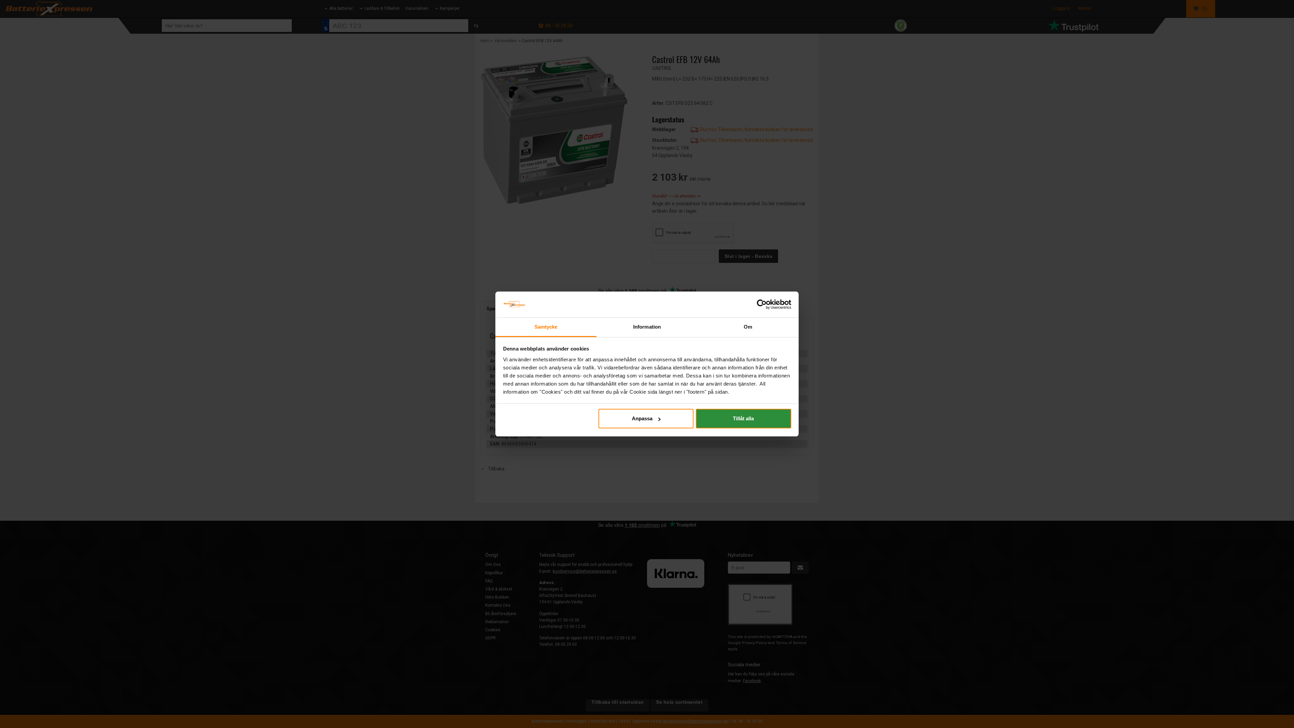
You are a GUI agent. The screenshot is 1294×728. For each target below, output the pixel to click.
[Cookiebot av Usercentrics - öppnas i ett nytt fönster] (761, 304)
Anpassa (642, 418)
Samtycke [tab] (546, 327)
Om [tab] (748, 327)
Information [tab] (647, 327)
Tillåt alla (743, 418)
